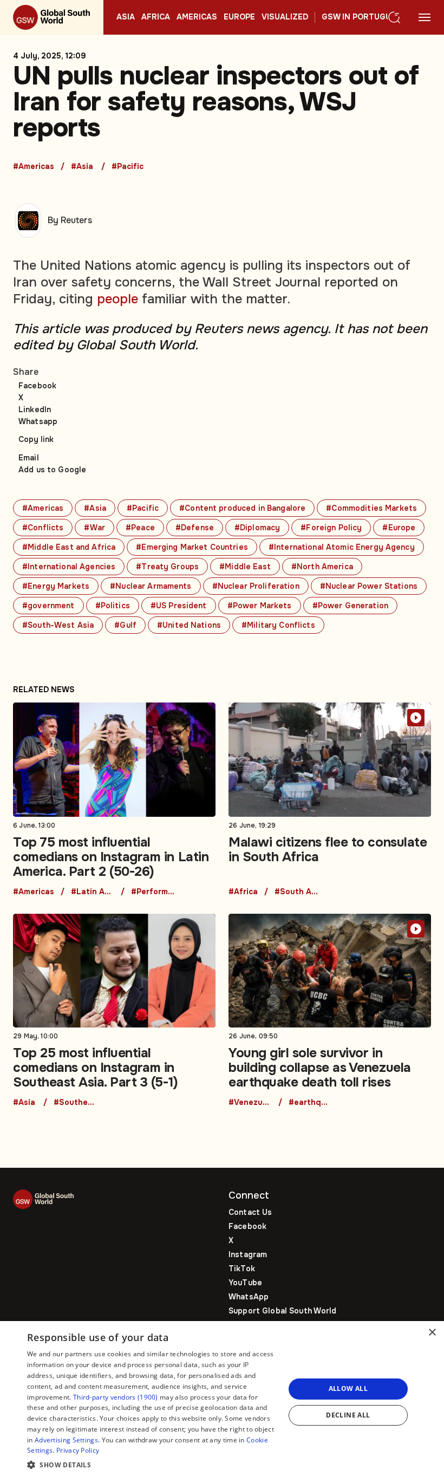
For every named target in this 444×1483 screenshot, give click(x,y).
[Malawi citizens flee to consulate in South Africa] (329, 799)
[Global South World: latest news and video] (51, 17)
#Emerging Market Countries (192, 547)
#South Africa (296, 892)
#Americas (33, 166)
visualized (285, 17)
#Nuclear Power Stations (368, 586)
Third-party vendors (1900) (115, 1397)
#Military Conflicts (278, 625)
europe (239, 17)
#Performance (152, 892)
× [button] (432, 1333)
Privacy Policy (77, 1450)
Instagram (247, 1254)
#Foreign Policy (331, 527)
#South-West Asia (58, 625)
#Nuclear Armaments (151, 586)
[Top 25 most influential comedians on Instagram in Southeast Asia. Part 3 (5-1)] (114, 1010)
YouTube (245, 1282)
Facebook (37, 386)
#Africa (243, 892)
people (117, 299)
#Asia (82, 166)
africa (155, 17)
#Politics (112, 605)
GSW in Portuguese (364, 17)
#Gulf (125, 625)
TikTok (241, 1268)
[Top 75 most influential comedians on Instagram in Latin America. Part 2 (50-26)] (114, 799)
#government (48, 605)
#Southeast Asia (75, 1102)
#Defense (194, 527)
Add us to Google (52, 469)
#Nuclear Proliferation (255, 586)
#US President (179, 605)
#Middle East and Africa (68, 547)
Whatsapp (37, 421)
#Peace (140, 527)
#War (94, 527)
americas (197, 17)
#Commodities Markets (371, 508)
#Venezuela (250, 1102)
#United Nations (189, 625)
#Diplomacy (257, 527)
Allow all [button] (348, 1388)
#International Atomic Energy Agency (342, 547)
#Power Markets (259, 605)
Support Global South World (282, 1311)
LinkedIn (34, 409)
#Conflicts (42, 527)
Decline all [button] (348, 1415)
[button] (152, 1465)
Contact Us (250, 1212)
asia (125, 17)
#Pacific (127, 166)
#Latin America (92, 892)
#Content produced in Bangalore (242, 508)
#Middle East (245, 566)
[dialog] (222, 1402)
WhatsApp (248, 1297)
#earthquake (310, 1102)
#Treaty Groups (167, 566)
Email (28, 458)
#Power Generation (350, 605)
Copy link (36, 439)
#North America (322, 566)
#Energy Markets (55, 586)
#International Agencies (68, 566)
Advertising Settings (66, 1440)
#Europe (398, 527)
